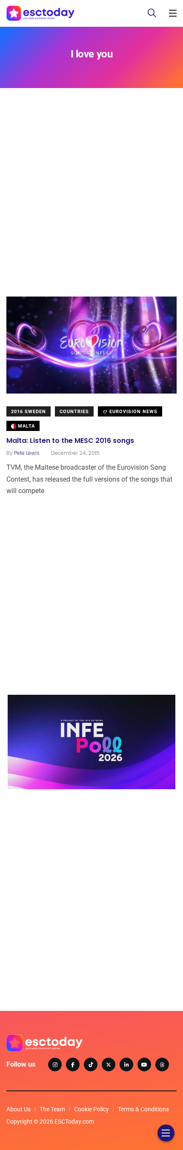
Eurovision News (132, 411)
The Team (52, 1109)
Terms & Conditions (143, 1109)
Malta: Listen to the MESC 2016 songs (70, 440)
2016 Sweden (28, 411)
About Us (18, 1109)
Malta (25, 426)
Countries (74, 411)
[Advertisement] (91, 205)
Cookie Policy (91, 1109)
